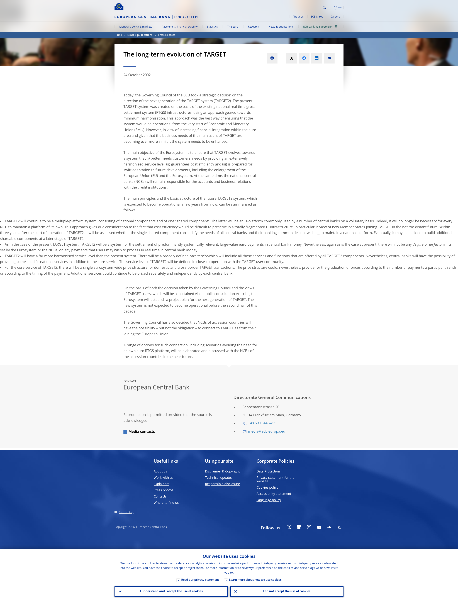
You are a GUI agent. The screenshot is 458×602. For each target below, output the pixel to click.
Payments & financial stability (180, 27)
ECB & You (317, 17)
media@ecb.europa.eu (266, 431)
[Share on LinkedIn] (316, 58)
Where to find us (166, 502)
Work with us (163, 477)
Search (324, 7)
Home (118, 35)
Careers (335, 17)
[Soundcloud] (329, 527)
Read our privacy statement (200, 580)
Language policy (269, 500)
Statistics (212, 27)
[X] (289, 527)
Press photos (163, 490)
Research (253, 27)
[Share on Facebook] (304, 58)
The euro (232, 27)
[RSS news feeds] (339, 527)
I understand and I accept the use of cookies (171, 591)
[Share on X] (291, 58)
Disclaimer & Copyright (222, 471)
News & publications (281, 27)
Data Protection (268, 471)
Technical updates (218, 477)
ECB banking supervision (318, 27)
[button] (331, 8)
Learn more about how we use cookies (255, 580)
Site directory (126, 512)
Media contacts (141, 432)
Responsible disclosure (222, 484)
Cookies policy (267, 487)
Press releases (166, 35)
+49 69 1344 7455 (262, 423)
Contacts (160, 496)
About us (298, 17)
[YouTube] (319, 527)
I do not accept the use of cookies (286, 591)
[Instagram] (309, 527)
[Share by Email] (329, 58)
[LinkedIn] (299, 527)
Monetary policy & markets (135, 27)
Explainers (161, 484)
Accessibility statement (274, 494)
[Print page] (272, 58)
